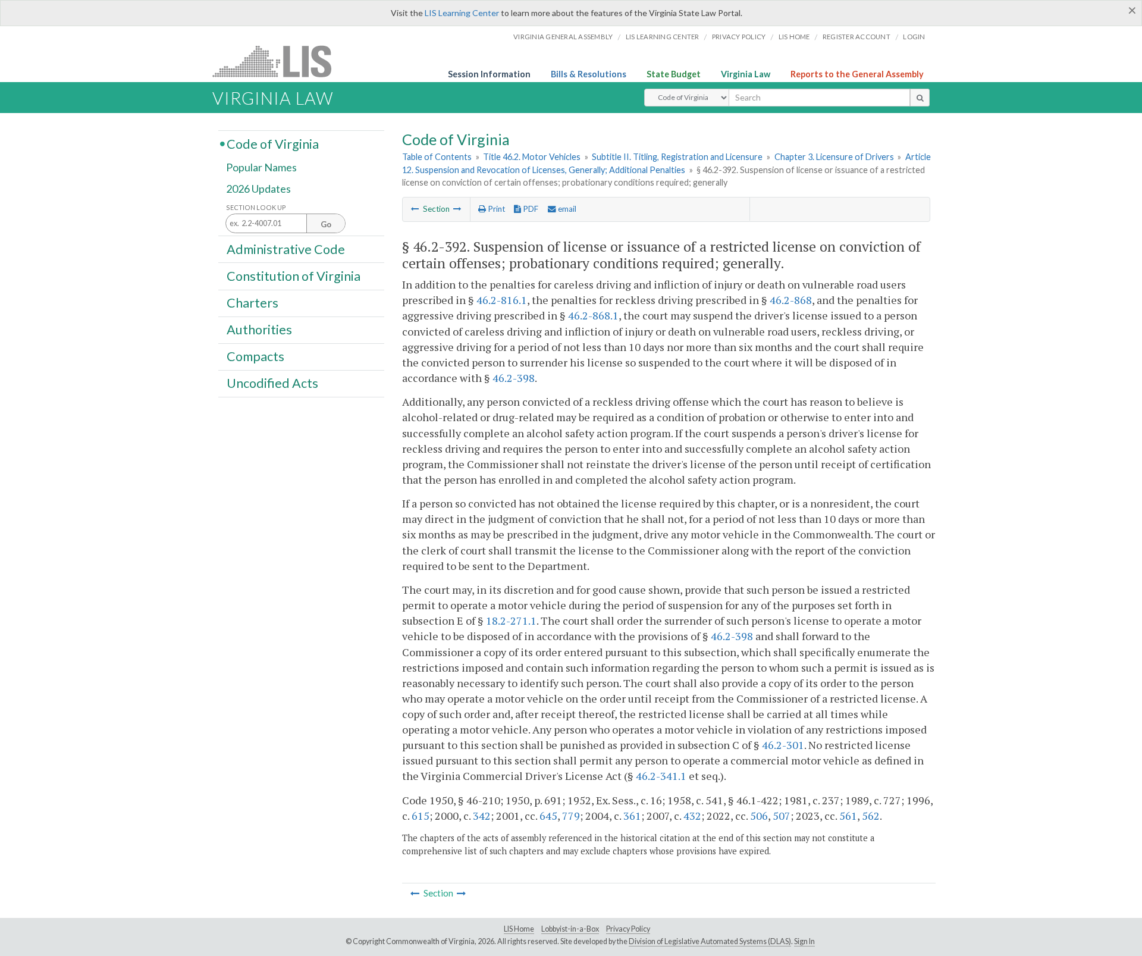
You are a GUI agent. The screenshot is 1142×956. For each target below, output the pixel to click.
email (566, 209)
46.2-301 (783, 745)
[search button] (920, 97)
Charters (252, 303)
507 (781, 815)
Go (326, 224)
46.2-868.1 (593, 315)
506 (759, 815)
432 (692, 815)
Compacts (255, 356)
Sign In (804, 941)
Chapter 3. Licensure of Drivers (834, 157)
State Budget (674, 74)
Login (914, 36)
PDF (529, 209)
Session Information (489, 74)
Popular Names (261, 167)
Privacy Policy (739, 36)
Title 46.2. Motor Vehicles (532, 157)
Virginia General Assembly (563, 36)
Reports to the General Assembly (857, 74)
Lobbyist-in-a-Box (570, 928)
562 (871, 815)
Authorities (259, 329)
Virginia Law (745, 74)
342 (482, 815)
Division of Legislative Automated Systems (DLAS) (710, 941)
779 (571, 815)
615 (420, 815)
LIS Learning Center (462, 13)
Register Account (856, 36)
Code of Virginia (273, 143)
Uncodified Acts (272, 383)
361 (632, 815)
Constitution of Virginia (293, 275)
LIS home (794, 36)
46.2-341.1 (661, 776)
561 (848, 815)
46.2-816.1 (501, 300)
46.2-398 (513, 378)
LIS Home (519, 928)
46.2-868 (791, 300)
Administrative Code (286, 248)
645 (548, 815)
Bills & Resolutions (588, 74)
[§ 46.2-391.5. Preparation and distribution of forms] (415, 209)
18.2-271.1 (511, 620)
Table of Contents (437, 157)
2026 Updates (258, 188)
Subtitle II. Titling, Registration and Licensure (677, 157)
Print (495, 209)
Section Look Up (256, 207)
